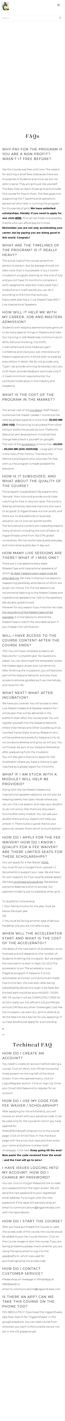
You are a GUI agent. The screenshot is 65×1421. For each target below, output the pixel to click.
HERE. (18, 218)
